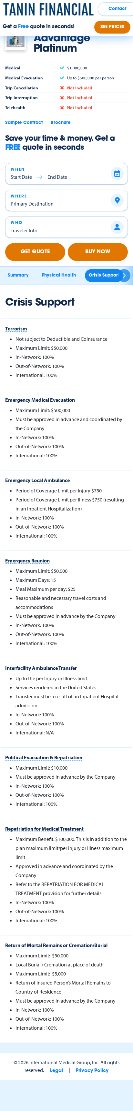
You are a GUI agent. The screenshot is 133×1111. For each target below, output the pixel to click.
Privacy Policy (92, 1070)
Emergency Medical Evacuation (40, 400)
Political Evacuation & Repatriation (43, 757)
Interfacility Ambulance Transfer (41, 668)
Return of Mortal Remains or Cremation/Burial (56, 945)
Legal (56, 1070)
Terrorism (16, 328)
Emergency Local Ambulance (37, 480)
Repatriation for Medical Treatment (44, 828)
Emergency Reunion (27, 560)
